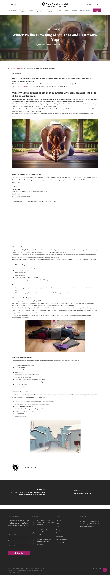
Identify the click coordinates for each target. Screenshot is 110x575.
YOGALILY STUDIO (44, 45)
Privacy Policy (60, 542)
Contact (58, 526)
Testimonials (59, 536)
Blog (13, 68)
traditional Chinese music (21, 86)
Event (48, 29)
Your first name (12, 534)
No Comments (68, 45)
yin (62, 29)
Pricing (58, 530)
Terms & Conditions (61, 539)
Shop (57, 533)
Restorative (56, 29)
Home (9, 68)
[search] (97, 4)
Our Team (58, 520)
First (9, 540)
